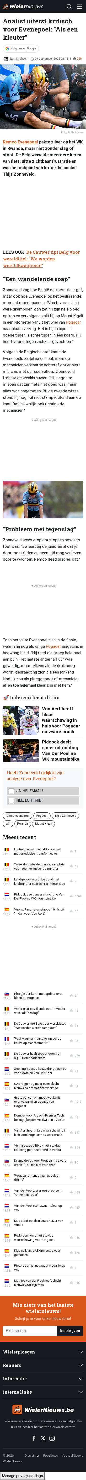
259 (79, 58)
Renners (12, 1365)
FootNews (50, 1455)
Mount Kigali (43, 823)
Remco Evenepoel (20, 141)
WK (8, 823)
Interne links (17, 1392)
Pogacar (73, 322)
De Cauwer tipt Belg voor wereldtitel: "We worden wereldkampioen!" (41, 258)
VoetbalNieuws (72, 1455)
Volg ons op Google (23, 48)
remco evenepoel (17, 815)
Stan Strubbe (17, 58)
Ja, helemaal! (29, 791)
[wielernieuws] (43, 1409)
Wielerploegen (19, 1352)
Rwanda (22, 823)
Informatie (15, 1378)
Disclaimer (32, 1455)
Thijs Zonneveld (65, 815)
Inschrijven (70, 1330)
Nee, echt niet (29, 800)
